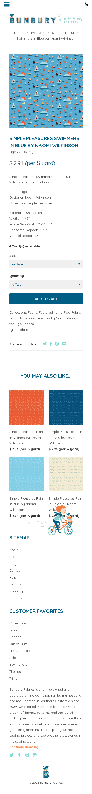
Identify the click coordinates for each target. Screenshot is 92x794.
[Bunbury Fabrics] (46, 19)
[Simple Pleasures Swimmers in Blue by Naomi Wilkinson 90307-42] (46, 91)
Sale (12, 658)
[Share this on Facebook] (50, 344)
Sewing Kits (18, 664)
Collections (17, 623)
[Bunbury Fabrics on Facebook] (19, 755)
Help (12, 577)
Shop (13, 557)
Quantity (16, 276)
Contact (15, 570)
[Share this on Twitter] (44, 344)
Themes (15, 671)
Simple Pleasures (39, 203)
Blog (13, 564)
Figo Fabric (72, 312)
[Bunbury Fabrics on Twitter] (11, 755)
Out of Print (18, 644)
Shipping (16, 591)
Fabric (32, 312)
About (13, 550)
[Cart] (86, 6)
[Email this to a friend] (63, 344)
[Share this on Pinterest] (56, 344)
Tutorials (15, 598)
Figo (12, 152)
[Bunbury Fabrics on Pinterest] (27, 755)
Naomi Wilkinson (38, 197)
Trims (13, 678)
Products (16, 318)
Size (12, 256)
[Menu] (7, 5)
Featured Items (50, 312)
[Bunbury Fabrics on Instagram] (35, 755)
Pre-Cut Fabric (20, 651)
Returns (15, 584)
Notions (15, 637)
